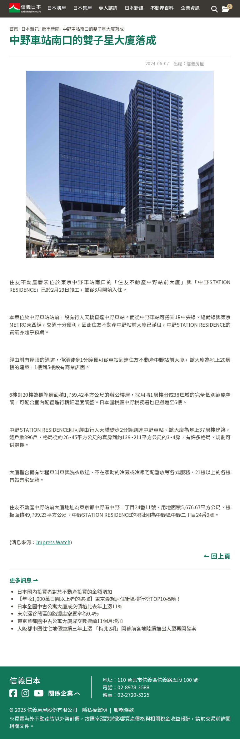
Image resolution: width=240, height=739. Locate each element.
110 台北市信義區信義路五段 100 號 (158, 679)
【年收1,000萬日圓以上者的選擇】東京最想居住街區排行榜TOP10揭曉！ (99, 598)
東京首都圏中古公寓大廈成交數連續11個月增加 (70, 621)
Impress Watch (53, 542)
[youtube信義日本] (39, 693)
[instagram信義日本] (25, 693)
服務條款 (124, 709)
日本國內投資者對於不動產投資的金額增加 (64, 591)
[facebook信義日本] (13, 693)
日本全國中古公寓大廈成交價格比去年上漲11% (69, 606)
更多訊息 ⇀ (23, 580)
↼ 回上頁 (217, 556)
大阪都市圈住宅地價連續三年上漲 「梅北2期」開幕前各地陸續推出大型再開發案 (106, 628)
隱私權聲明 (94, 709)
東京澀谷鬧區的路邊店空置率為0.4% (58, 613)
